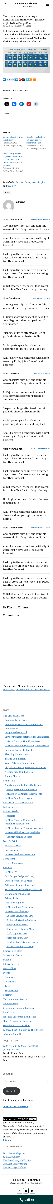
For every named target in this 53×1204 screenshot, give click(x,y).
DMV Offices (9, 968)
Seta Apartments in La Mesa (21, 789)
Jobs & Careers (11, 964)
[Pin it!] (20, 80)
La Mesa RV (11, 871)
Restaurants (11, 850)
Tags (7, 986)
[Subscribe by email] (30, 80)
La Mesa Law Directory (17, 911)
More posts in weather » (40, 527)
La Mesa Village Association (19, 907)
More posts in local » (41, 373)
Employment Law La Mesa (20, 928)
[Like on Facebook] (10, 80)
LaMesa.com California (15, 1106)
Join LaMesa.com (14, 863)
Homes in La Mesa (12, 950)
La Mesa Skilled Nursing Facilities (22, 832)
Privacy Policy (12, 898)
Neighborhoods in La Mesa (19, 771)
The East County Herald (15, 1163)
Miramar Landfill (12, 1034)
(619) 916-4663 (11, 1049)
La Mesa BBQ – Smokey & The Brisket (23, 1029)
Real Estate (9, 780)
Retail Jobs (8, 1012)
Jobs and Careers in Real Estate (19, 1016)
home (27, 182)
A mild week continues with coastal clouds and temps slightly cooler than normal (25, 515)
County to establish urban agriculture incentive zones (35, 139)
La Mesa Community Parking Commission (27, 745)
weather (11, 185)
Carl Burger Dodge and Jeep (19, 876)
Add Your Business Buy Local (20, 885)
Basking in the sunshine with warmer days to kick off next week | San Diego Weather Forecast (25, 257)
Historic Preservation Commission (23, 741)
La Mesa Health (11, 811)
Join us (7, 1140)
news (7, 192)
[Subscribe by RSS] (34, 80)
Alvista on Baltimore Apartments (24, 793)
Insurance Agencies (15, 902)
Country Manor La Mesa (19, 836)
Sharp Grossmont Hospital (17, 1021)
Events (6, 972)
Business (7, 867)
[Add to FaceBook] (4, 80)
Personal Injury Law (17, 937)
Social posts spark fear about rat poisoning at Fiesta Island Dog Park (24, 346)
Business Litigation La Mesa (21, 920)
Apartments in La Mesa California (23, 785)
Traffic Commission (15, 758)
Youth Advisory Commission (20, 763)
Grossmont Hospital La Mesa (18, 1007)
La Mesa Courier (11, 1156)
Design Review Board (16, 732)
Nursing (7, 994)
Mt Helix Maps (10, 1003)
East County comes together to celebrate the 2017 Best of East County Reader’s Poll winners (13, 159)
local (34, 182)
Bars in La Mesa (13, 845)
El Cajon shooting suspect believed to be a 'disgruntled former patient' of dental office (25, 320)
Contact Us (9, 858)
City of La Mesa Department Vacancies (25, 767)
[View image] (26, 72)
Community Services (15, 720)
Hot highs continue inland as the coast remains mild (26, 500)
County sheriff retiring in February (13, 138)
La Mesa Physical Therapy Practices (24, 828)
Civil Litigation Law (16, 933)
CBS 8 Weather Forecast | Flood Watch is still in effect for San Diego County (26, 287)
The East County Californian (17, 1160)
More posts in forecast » (40, 219)
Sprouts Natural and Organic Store (23, 889)
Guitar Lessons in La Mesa (18, 880)
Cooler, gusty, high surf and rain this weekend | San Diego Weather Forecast (26, 227)
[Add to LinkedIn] (16, 80)
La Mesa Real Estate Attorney (22, 942)
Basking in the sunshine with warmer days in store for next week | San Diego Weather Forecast (26, 273)
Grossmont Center (13, 955)
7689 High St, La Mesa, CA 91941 (20, 1046)
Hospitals (10, 815)
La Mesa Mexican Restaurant (20, 854)
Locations (10, 977)
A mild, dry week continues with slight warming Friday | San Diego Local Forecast (26, 241)
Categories (10, 981)
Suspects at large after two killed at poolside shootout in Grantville (24, 334)
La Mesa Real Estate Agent (19, 798)
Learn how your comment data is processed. (26, 689)
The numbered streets (15, 999)
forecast (20, 182)
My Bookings (11, 990)
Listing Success (11, 807)
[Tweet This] (27, 80)
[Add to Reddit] (23, 80)
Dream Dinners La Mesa (17, 893)
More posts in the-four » (40, 449)
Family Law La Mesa (17, 924)
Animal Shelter (13, 776)
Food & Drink (10, 841)
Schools (7, 959)
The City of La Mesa (13, 715)
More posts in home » (41, 298)
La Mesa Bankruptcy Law (19, 915)
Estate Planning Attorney (20, 946)
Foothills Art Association (16, 1025)
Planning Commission (16, 754)
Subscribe (11, 1091)
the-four (41, 182)
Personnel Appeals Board (18, 749)
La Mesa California (26, 3)
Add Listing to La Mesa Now (18, 802)
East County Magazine (14, 1153)
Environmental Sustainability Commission (27, 736)
